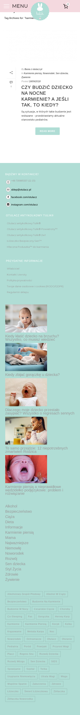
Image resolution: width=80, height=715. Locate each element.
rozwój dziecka (48, 654)
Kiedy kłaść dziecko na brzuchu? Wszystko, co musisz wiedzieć (32, 337)
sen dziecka (38, 661)
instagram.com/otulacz (24, 204)
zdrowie (56, 684)
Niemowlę (13, 548)
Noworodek (49, 73)
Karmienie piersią (33, 73)
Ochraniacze (34, 639)
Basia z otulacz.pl (33, 69)
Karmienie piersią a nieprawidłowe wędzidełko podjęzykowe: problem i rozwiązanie (34, 490)
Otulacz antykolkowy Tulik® (24, 223)
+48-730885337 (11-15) (23, 180)
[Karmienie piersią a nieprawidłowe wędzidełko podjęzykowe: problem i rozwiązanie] (26, 469)
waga (64, 676)
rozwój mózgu (16, 661)
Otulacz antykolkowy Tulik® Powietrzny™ (32, 229)
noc (52, 631)
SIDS (54, 661)
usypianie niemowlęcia (21, 676)
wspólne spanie (17, 684)
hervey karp (62, 616)
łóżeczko (13, 691)
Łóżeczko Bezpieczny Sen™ (24, 240)
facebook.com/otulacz (24, 197)
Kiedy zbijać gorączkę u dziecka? (32, 374)
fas (30, 616)
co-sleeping (14, 616)
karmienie (13, 624)
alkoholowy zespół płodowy (24, 594)
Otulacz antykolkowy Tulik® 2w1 (26, 235)
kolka (68, 624)
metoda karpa (35, 631)
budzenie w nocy (17, 609)
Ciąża (10, 516)
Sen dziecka (62, 73)
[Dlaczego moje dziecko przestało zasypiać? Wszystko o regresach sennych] (26, 392)
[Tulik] (40, 12)
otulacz (51, 639)
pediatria (12, 646)
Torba (43, 669)
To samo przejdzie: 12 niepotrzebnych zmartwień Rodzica (36, 449)
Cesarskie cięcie (44, 609)
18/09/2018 (35, 81)
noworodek (14, 639)
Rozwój (11, 558)
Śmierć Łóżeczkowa (36, 691)
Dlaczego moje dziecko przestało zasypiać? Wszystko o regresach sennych (39, 411)
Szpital (30, 669)
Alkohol (11, 506)
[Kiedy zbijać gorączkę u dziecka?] (26, 357)
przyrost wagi (61, 646)
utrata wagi (48, 676)
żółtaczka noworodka (20, 699)
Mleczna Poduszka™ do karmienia (28, 246)
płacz (10, 654)
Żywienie (26, 77)
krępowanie (14, 631)
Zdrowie (11, 574)
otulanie (67, 639)
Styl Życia (13, 569)
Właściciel (13, 268)
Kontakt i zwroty (17, 274)
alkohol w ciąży (56, 594)
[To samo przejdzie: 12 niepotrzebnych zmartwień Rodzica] (26, 431)
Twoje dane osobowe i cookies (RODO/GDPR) (35, 286)
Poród (27, 646)
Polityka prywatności (19, 280)
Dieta (9, 522)
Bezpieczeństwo (18, 511)
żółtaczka (59, 691)
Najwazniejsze (16, 543)
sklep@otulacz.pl (21, 189)
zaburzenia (39, 684)
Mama (10, 537)
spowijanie (14, 669)
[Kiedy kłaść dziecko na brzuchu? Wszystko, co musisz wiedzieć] (26, 318)
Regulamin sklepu (18, 292)
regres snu (27, 654)
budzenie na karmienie (46, 601)
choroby (65, 609)
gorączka (43, 616)
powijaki (42, 646)
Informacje (14, 527)
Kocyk (55, 624)
